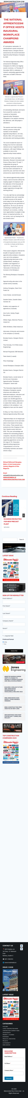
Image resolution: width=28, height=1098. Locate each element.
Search (21, 539)
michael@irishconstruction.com (13, 475)
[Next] (23, 515)
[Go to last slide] (4, 515)
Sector (5, 628)
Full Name (7, 1063)
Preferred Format (8, 639)
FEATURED (5, 1026)
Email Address (7, 598)
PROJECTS (5, 1040)
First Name (6, 606)
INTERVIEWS (6, 1036)
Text (5, 644)
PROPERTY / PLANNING (8, 1034)
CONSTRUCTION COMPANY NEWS (11, 1030)
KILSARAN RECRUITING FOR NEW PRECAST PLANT (13, 521)
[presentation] (14, 508)
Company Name (8, 621)
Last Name (6, 613)
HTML (5, 642)
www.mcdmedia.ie (10, 962)
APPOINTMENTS (7, 1032)
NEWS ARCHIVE (6, 1045)
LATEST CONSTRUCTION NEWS (10, 1028)
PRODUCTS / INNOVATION (9, 1038)
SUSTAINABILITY (7, 1042)
